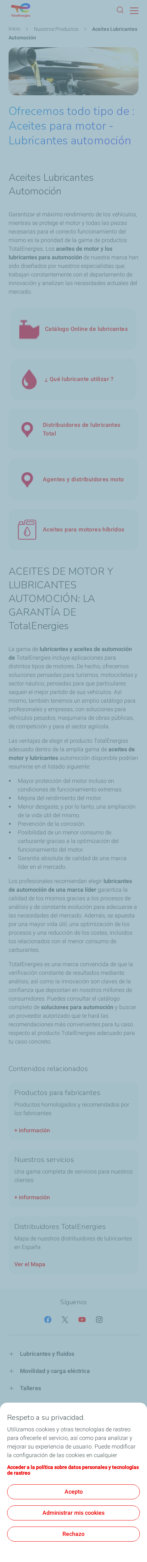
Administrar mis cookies (73, 1512)
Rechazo (73, 1533)
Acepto (74, 1491)
